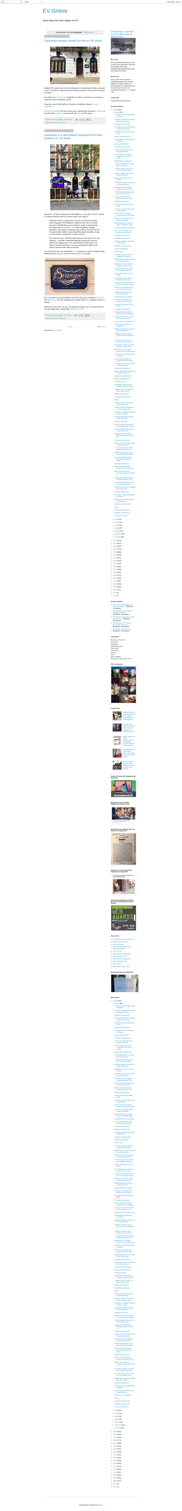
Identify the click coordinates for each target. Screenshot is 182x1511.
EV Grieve (55, 11)
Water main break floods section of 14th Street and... (125, 467)
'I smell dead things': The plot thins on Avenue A (124, 164)
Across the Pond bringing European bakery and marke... (123, 459)
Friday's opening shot (122, 394)
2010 (115, 584)
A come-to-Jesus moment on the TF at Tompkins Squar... (124, 283)
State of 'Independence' (122, 136)
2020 (115, 555)
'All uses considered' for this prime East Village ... (124, 219)
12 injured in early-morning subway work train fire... (124, 448)
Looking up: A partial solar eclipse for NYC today (123, 300)
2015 (115, 569)
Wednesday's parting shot (123, 161)
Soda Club (59, 113)
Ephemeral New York (120, 961)
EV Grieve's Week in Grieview (124, 228)
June (116, 522)
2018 (115, 561)
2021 (115, 552)
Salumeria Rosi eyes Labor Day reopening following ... (124, 453)
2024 (115, 543)
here (74, 251)
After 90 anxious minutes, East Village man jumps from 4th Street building (129, 765)
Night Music (51, 300)
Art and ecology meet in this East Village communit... (124, 269)
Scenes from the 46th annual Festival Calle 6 (124, 500)
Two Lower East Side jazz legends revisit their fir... (123, 231)
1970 (115, 595)
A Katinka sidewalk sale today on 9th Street (124, 242)
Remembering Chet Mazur (123, 297)
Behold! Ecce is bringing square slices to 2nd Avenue (125, 350)
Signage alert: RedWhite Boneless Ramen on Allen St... (124, 435)
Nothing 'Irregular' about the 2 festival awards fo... (124, 174)
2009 (115, 587)
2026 (115, 110)
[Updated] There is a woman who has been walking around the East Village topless (129, 715)
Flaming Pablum (118, 944)
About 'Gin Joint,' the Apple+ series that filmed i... (124, 403)
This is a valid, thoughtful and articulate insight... (122, 605)
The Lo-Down (117, 951)
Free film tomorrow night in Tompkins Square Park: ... (124, 188)
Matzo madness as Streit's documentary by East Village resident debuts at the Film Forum (129, 741)
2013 (115, 575)
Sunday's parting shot (122, 492)
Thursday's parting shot (122, 147)
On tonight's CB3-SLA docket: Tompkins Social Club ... (124, 346)
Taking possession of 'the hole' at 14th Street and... (125, 364)
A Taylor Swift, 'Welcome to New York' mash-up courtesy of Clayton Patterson (129, 728)
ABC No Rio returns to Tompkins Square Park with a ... (125, 473)
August (117, 112)
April (116, 528)
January (118, 537)
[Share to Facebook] (87, 119)
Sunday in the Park (121, 421)
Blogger (100, 1505)
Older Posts (101, 327)
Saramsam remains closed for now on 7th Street (73, 40)
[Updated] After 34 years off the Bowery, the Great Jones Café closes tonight (129, 753)
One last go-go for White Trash (125, 321)
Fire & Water (99, 298)
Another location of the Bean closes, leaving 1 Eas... (124, 408)
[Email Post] (76, 119)
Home (70, 327)
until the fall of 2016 (77, 309)
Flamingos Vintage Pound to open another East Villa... (124, 478)
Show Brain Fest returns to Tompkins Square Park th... (124, 385)
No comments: (68, 119)
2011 (115, 581)
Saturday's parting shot (122, 238)
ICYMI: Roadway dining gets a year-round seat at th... (125, 193)
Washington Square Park (121, 966)
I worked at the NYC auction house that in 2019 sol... (122, 624)
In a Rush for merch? (122, 516)
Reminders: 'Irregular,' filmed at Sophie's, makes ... (125, 413)
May (116, 525)
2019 (115, 558)
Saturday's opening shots (123, 376)
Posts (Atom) (57, 330)
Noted (117, 400)
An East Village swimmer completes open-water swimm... (123, 156)
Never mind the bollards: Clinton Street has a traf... (124, 197)
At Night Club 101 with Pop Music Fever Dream (124, 390)
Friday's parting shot (121, 249)
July (116, 519)
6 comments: (68, 315)
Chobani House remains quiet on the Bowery (125, 210)
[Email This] (80, 119)
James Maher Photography (122, 959)
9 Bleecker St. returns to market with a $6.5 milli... (125, 488)
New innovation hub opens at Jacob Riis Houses (124, 430)
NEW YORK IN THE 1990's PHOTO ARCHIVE (122, 947)
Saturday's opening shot (123, 246)
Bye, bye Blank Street (122, 144)
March (117, 531)
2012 (115, 578)
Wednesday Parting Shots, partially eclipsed (123, 293)
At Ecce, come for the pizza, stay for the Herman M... (124, 288)
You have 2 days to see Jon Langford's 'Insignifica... (124, 255)
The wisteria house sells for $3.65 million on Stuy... (124, 279)
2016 (115, 567)
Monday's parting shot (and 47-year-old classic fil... (125, 330)
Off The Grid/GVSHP (119, 956)
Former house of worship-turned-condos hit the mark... (125, 214)
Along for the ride (120, 382)
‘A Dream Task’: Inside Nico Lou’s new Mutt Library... (124, 169)
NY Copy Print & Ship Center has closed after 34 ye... (124, 483)
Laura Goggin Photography (122, 954)
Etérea (79, 113)
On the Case (119, 252)
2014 (115, 572)
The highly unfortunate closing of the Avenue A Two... (125, 128)
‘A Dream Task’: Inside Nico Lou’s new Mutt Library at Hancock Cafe (122, 34)
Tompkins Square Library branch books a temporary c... (124, 335)
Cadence (99, 111)
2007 (115, 593)
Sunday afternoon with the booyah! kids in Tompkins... (124, 313)
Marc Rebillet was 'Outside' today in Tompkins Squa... (124, 224)
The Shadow (117, 964)
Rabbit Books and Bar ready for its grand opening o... (125, 260)
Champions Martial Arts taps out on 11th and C (124, 417)
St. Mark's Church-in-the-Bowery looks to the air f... (124, 341)
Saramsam (62, 122)
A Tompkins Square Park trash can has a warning (125, 183)
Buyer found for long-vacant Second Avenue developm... (125, 425)
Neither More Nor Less (120, 942)
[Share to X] (85, 119)
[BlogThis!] (82, 119)
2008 (115, 590)
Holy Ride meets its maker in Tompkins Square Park (124, 265)
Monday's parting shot (122, 201)
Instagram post (61, 97)
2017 (115, 564)
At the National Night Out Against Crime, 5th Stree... (124, 360)
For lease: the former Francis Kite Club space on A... (124, 317)
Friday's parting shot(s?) (123, 379)
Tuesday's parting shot (122, 309)
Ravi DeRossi (54, 122)
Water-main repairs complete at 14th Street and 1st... (125, 372)
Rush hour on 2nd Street (123, 504)
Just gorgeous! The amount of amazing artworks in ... (123, 611)
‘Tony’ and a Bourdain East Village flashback (124, 150)
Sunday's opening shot (122, 124)
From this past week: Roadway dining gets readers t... (125, 120)
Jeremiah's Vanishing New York (123, 939)
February (118, 534)
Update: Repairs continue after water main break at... (125, 444)
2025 (115, 540)
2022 (115, 549)
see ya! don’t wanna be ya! (122, 629)
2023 (115, 546)
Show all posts (89, 32)
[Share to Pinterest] (90, 119)
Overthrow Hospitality (52, 111)
